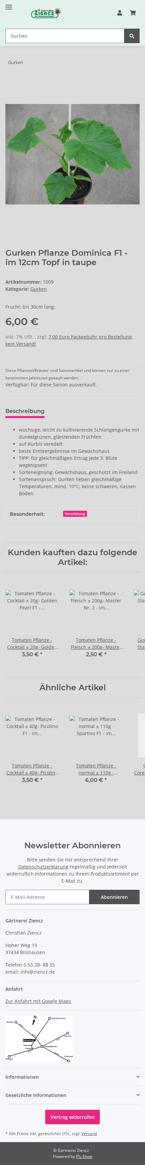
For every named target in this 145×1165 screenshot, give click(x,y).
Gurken (38, 289)
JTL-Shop (84, 1156)
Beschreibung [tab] (25, 411)
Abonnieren (114, 897)
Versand (89, 1133)
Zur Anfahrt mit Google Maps (38, 1001)
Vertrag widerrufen (72, 1117)
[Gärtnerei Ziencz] (39, 13)
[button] (120, 13)
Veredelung (75, 513)
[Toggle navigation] (8, 4)
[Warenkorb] (133, 13)
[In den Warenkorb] (10, 83)
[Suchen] (132, 36)
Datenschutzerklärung (43, 866)
